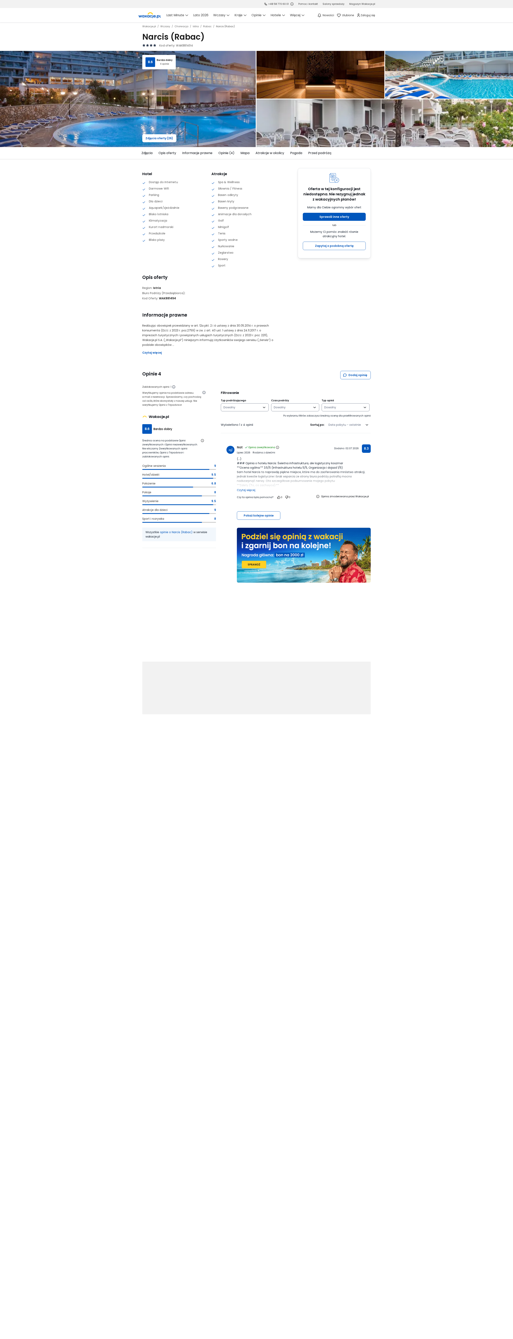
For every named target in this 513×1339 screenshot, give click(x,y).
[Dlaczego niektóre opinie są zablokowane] (173, 386)
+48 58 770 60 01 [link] (278, 4)
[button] (334, 217)
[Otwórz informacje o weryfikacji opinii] (204, 392)
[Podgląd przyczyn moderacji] (317, 496)
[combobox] (242, 407)
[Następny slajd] (373, 153)
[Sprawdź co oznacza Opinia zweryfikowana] (277, 447)
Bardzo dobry (165, 60)
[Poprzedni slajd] (140, 153)
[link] (150, 15)
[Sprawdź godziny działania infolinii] (292, 4)
